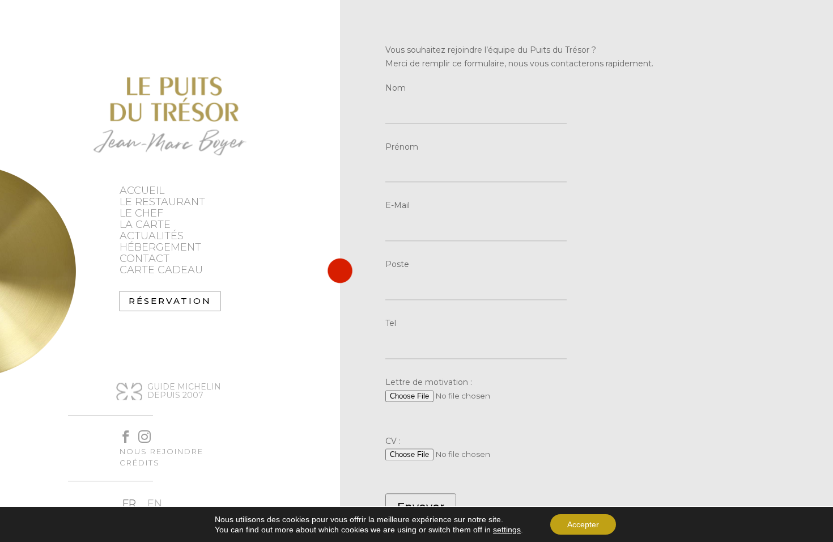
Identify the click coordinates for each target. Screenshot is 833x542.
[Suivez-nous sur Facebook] (120, 431)
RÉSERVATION (170, 300)
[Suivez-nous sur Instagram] (139, 431)
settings (507, 529)
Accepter (583, 524)
